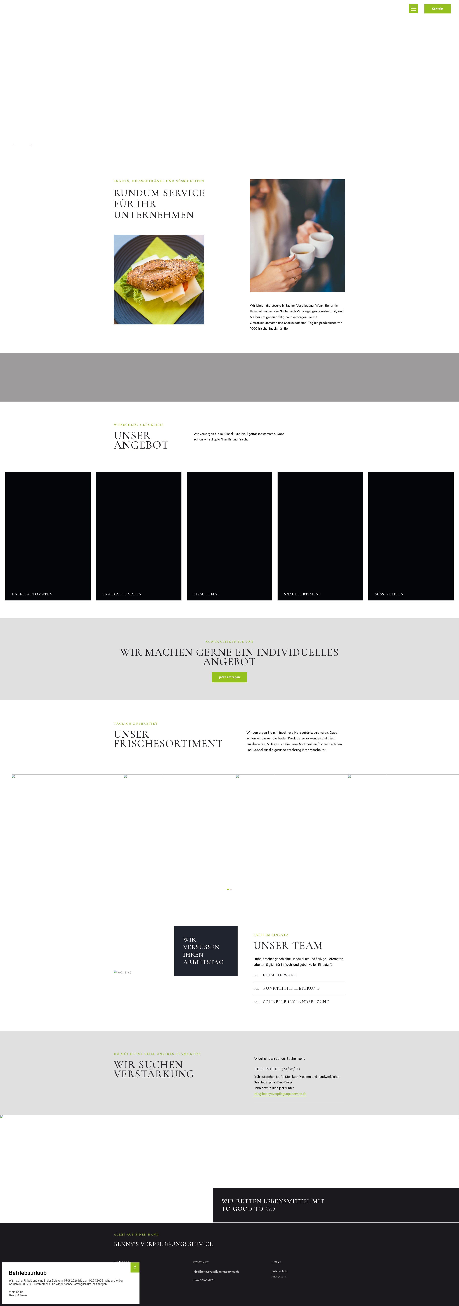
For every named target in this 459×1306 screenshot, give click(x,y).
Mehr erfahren (226, 110)
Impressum (279, 1276)
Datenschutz (279, 1271)
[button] (228, 889)
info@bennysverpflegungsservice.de (280, 1094)
